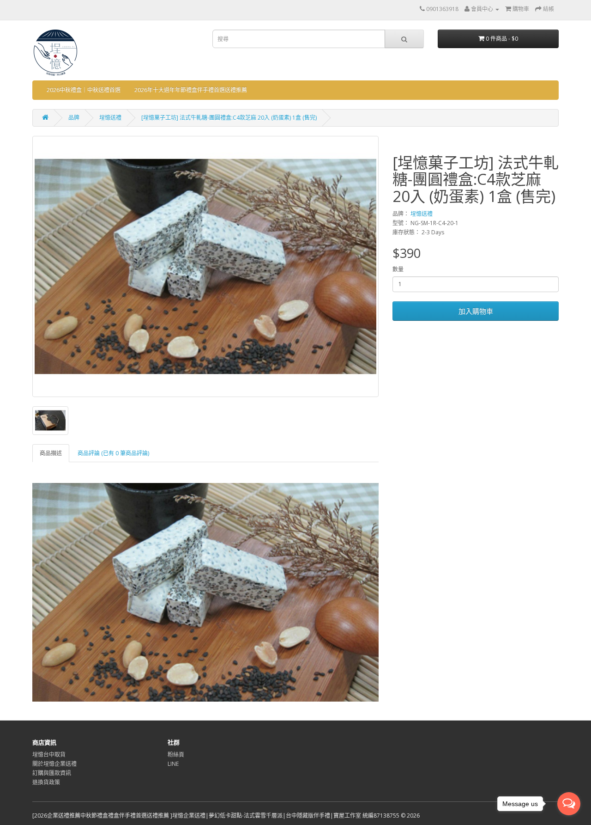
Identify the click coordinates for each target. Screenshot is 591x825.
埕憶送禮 (110, 118)
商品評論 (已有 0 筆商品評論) (113, 453)
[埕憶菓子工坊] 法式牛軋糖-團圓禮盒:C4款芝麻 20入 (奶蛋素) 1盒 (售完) (229, 118)
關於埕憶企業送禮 (54, 764)
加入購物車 (475, 311)
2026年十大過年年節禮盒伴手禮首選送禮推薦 (190, 90)
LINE (173, 764)
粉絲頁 (176, 754)
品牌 (73, 118)
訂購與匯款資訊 (51, 773)
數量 (398, 269)
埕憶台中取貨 (49, 754)
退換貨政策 (46, 782)
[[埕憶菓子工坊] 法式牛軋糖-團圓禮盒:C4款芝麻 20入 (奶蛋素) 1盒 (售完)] (205, 266)
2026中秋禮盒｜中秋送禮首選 (84, 90)
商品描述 (51, 453)
